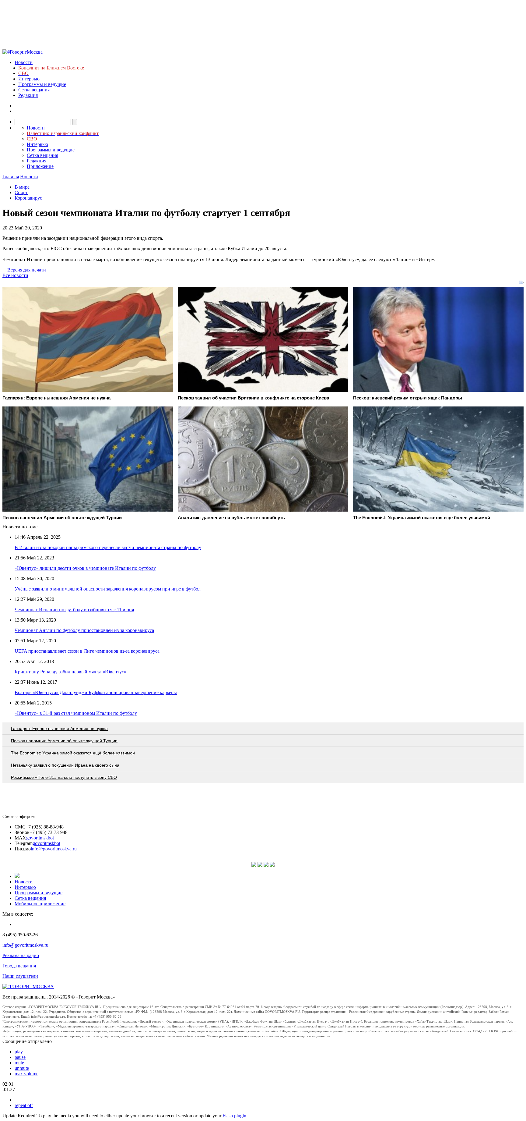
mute (19, 1062)
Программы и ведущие (42, 84)
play (19, 1051)
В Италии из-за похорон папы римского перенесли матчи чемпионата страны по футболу (108, 547)
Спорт (21, 192)
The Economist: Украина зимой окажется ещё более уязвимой (73, 752)
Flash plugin (234, 1115)
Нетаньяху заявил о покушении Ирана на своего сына (65, 765)
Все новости (15, 275)
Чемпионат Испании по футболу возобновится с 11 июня (74, 609)
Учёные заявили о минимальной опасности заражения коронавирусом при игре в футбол (108, 588)
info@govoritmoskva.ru (54, 848)
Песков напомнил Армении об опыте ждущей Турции (64, 740)
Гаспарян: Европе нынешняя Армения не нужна (59, 728)
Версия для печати (26, 269)
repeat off (24, 1105)
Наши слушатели (20, 976)
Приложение (40, 166)
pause (20, 1057)
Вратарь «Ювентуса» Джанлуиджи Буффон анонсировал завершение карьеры (96, 692)
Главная (10, 176)
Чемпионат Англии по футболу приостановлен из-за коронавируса (84, 630)
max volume (26, 1073)
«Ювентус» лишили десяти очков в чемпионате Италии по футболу (85, 568)
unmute (22, 1068)
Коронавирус (28, 197)
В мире (22, 187)
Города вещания (19, 965)
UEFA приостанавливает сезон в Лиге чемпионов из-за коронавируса (87, 651)
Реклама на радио (20, 955)
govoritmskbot (40, 837)
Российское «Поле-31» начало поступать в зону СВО (64, 777)
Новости (24, 62)
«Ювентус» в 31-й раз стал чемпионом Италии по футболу (76, 713)
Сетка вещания (34, 89)
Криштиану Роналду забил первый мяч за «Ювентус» (70, 671)
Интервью (29, 78)
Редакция (28, 95)
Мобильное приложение (40, 903)
